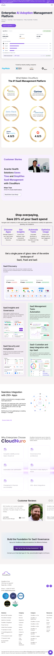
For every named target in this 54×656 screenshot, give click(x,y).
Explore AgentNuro (8, 25)
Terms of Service (48, 627)
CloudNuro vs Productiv (34, 629)
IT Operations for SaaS (6, 629)
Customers (21, 622)
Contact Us (21, 632)
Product (20, 615)
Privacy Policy (48, 623)
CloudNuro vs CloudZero (34, 643)
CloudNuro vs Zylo (35, 626)
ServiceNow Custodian (6, 617)
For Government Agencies (4, 641)
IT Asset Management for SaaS (6, 633)
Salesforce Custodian (6, 620)
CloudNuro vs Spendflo (34, 633)
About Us (21, 629)
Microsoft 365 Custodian (6, 615)
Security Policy (48, 631)
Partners (20, 624)
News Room (49, 617)
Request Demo (20, 635)
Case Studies (49, 615)
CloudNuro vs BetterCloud (34, 618)
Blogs (48, 620)
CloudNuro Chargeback (6, 622)
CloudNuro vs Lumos (35, 621)
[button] (52, 4)
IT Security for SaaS (5, 638)
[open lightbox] (38, 165)
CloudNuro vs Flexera (34, 639)
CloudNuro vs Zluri (35, 623)
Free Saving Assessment (21, 643)
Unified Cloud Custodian (6, 627)
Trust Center (20, 639)
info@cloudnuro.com (10, 590)
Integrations (21, 620)
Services (21, 617)
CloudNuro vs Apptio (35, 636)
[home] (3, 5)
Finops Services (4, 624)
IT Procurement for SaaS (6, 635)
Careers (20, 627)
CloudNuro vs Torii (35, 615)
